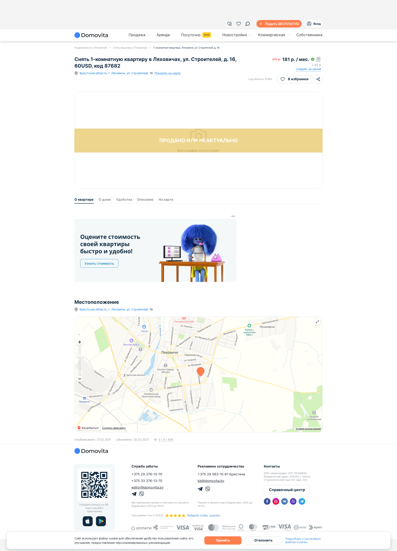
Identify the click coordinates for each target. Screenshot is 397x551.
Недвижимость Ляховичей (90, 47)
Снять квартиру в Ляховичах (130, 47)
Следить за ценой (308, 69)
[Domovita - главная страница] (91, 35)
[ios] (88, 521)
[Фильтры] (229, 23)
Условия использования (308, 428)
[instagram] (276, 501)
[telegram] (302, 501)
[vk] (284, 501)
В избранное (298, 79)
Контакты (272, 466)
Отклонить (263, 540)
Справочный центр (287, 490)
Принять (223, 540)
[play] (101, 521)
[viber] (293, 501)
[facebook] (267, 501)
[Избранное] (238, 23)
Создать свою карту (114, 428)
